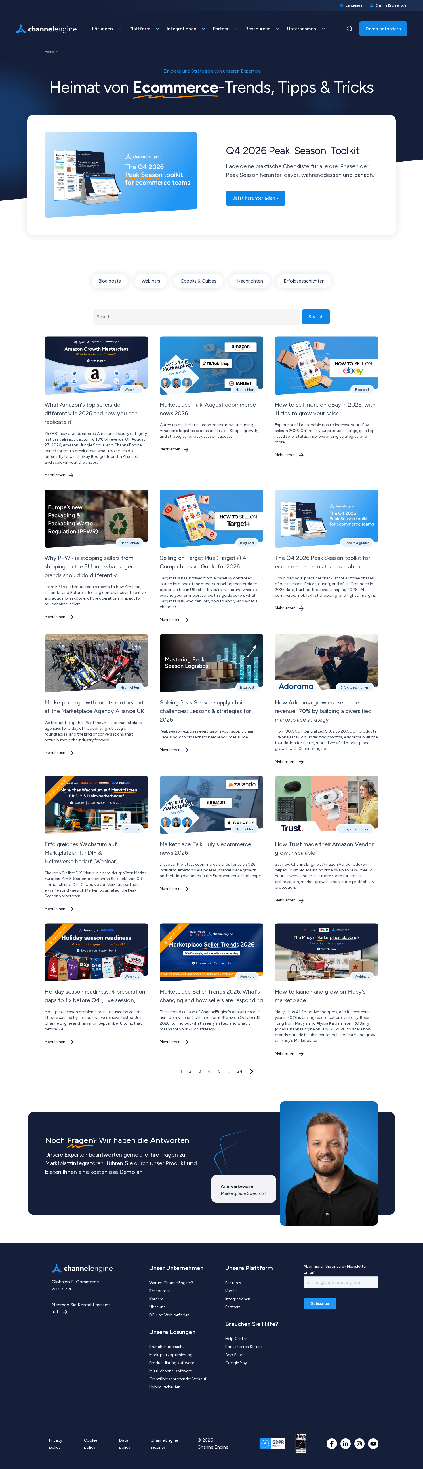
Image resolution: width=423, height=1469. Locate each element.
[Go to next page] (252, 1071)
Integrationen (237, 1298)
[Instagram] (359, 1443)
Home (49, 52)
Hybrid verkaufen (164, 1387)
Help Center (236, 1338)
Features (233, 1282)
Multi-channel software (170, 1370)
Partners (233, 1307)
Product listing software (171, 1362)
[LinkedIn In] (345, 1443)
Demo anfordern (383, 28)
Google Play (236, 1362)
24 (240, 1071)
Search (315, 316)
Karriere (156, 1298)
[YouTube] (373, 1443)
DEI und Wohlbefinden (169, 1315)
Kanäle (231, 1290)
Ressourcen (160, 1290)
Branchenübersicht (166, 1346)
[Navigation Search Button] (349, 29)
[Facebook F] (332, 1443)
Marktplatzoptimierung (171, 1354)
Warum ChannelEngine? (171, 1282)
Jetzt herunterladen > (255, 198)
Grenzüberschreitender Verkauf (177, 1379)
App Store (234, 1354)
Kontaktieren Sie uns (244, 1346)
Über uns (157, 1307)
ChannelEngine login (391, 5)
